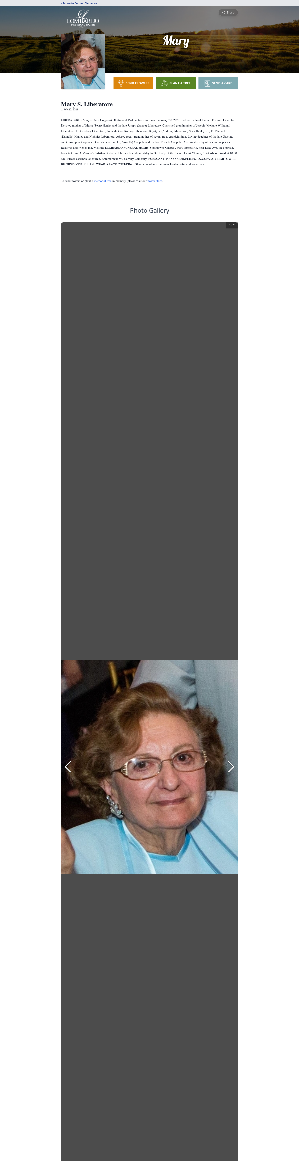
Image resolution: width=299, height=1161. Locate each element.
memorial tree (102, 181)
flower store (154, 181)
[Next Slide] (231, 767)
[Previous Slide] (68, 767)
